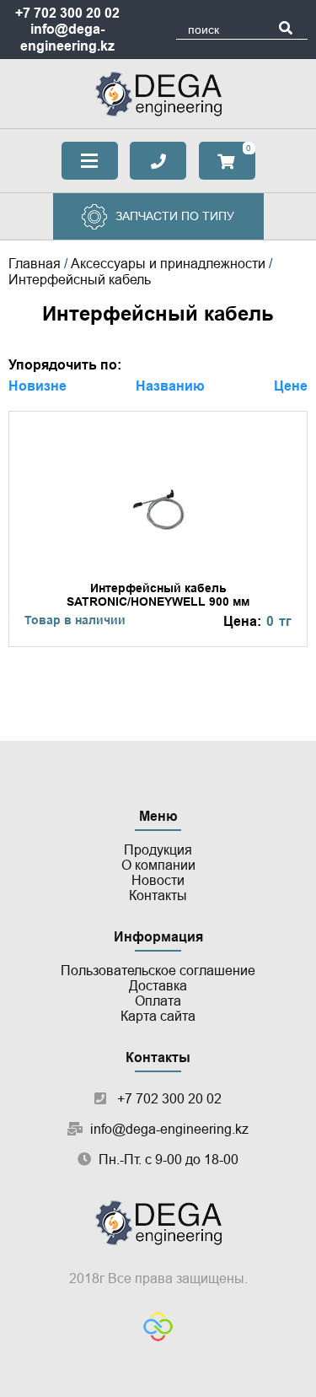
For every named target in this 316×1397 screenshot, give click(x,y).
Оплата (158, 1001)
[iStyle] (158, 1328)
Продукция (158, 850)
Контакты (158, 895)
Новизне (37, 386)
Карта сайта (158, 1016)
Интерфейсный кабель (79, 279)
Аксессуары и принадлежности (168, 263)
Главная (34, 263)
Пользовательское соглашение (158, 970)
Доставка (158, 986)
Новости (158, 880)
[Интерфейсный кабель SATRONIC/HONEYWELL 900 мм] (158, 528)
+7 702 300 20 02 (67, 13)
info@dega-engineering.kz (169, 1129)
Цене (291, 386)
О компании (158, 865)
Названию (170, 386)
